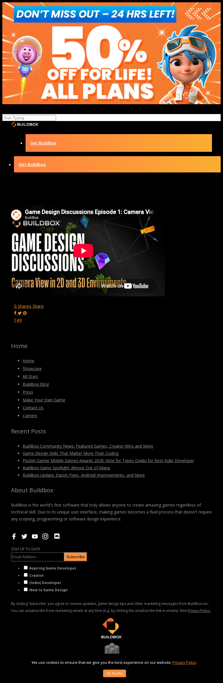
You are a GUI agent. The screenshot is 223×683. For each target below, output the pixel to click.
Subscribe (75, 556)
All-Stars (30, 376)
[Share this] (16, 313)
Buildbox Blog (36, 384)
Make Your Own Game (44, 400)
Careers (30, 415)
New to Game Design (48, 590)
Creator (36, 575)
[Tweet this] (20, 313)
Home (28, 360)
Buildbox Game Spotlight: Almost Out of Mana (66, 468)
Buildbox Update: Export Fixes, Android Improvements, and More (84, 475)
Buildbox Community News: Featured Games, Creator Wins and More (88, 446)
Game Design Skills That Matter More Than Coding (70, 453)
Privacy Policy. (199, 610)
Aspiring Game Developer (52, 568)
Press (28, 392)
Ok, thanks (114, 673)
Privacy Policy (184, 662)
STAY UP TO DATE (25, 549)
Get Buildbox (43, 143)
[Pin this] (25, 313)
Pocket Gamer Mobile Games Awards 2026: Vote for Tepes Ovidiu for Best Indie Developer (108, 460)
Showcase (32, 368)
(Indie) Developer (45, 582)
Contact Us (33, 407)
